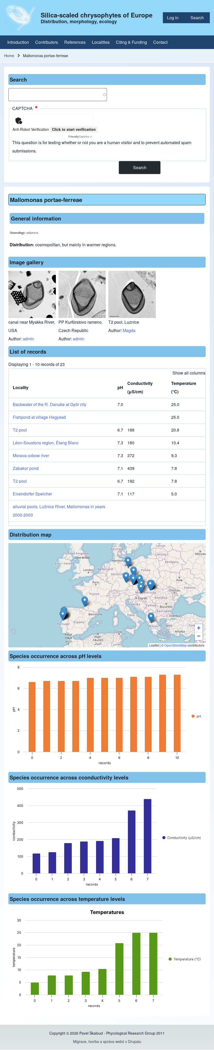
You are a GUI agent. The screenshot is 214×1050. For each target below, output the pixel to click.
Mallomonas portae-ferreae (46, 199)
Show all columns (189, 373)
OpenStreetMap (175, 645)
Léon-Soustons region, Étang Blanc (46, 443)
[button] (84, 601)
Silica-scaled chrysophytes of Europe (96, 15)
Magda (129, 330)
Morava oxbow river (31, 455)
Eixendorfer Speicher (32, 494)
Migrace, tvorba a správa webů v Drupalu (107, 1041)
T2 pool (20, 430)
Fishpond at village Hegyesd (39, 417)
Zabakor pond (26, 468)
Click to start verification (74, 129)
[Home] (21, 17)
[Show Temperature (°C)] (185, 959)
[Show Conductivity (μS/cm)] (181, 838)
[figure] (107, 717)
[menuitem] (174, 17)
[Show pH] (196, 716)
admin (28, 339)
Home (9, 55)
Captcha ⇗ (80, 136)
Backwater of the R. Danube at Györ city (49, 404)
